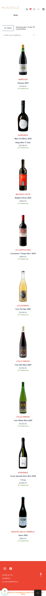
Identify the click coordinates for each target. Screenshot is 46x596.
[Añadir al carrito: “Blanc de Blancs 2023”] (42, 107)
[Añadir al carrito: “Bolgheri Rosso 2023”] (42, 166)
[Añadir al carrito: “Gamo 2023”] (42, 504)
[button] (27, 9)
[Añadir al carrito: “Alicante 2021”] (42, 51)
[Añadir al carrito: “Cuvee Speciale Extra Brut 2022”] (42, 444)
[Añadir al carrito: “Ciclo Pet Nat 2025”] (42, 277)
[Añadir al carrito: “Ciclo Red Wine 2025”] (42, 333)
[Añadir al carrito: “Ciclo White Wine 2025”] (42, 389)
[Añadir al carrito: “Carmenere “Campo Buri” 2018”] (42, 222)
